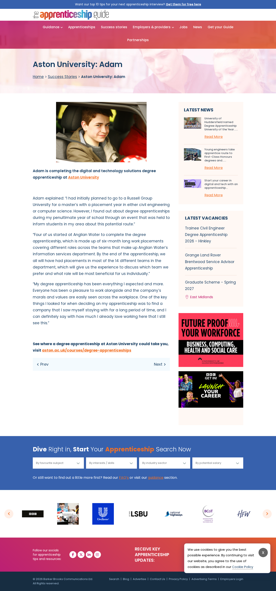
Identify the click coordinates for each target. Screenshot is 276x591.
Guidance (51, 27)
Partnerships (138, 40)
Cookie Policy (242, 566)
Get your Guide (220, 27)
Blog (126, 579)
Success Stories (62, 76)
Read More (213, 136)
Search (114, 579)
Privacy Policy (178, 579)
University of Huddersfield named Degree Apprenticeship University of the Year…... (221, 124)
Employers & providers (152, 27)
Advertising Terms (204, 579)
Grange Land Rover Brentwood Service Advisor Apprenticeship (209, 262)
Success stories (114, 27)
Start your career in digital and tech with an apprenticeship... (221, 184)
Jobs (183, 27)
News (197, 27)
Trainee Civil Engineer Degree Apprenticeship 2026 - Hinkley (206, 235)
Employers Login (231, 579)
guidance (155, 477)
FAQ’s (124, 477)
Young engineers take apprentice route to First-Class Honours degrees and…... (219, 155)
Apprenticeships (81, 27)
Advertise (139, 579)
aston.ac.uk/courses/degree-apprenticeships (86, 350)
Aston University (83, 177)
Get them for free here (183, 4)
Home (38, 76)
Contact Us (157, 579)
